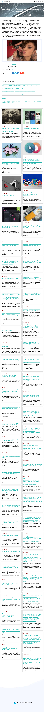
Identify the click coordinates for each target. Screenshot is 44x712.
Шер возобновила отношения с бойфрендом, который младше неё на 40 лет (11, 456)
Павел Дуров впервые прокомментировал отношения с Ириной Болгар (9, 648)
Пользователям (26, 705)
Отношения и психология (8, 330)
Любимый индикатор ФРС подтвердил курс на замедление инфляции (11, 408)
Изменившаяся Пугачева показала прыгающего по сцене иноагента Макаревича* (31, 194)
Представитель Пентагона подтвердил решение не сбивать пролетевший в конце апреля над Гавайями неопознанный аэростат (31, 396)
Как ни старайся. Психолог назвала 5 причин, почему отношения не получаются (32, 245)
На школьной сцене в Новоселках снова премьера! (10, 227)
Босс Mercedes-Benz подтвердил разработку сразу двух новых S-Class (32, 278)
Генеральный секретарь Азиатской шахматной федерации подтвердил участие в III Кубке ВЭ (10, 583)
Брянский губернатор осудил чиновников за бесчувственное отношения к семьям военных (30, 326)
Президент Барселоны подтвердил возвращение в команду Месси (10, 423)
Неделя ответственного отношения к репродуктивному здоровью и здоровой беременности (11, 615)
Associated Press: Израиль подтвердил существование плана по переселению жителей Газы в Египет (32, 261)
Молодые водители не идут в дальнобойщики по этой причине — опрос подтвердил (10, 567)
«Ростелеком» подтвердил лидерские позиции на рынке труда (11, 439)
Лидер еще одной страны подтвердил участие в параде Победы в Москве (11, 552)
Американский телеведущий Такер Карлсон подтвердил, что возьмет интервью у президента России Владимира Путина (31, 413)
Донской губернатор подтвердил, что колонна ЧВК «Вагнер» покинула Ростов (11, 506)
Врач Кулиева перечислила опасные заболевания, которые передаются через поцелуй (10, 163)
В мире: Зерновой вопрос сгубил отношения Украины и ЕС (10, 522)
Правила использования (13, 705)
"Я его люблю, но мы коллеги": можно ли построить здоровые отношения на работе (11, 631)
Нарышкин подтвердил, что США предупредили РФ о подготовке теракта (10, 391)
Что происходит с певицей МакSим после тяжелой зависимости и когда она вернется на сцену (10, 130)
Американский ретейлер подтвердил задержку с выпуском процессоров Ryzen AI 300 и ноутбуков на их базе (32, 294)
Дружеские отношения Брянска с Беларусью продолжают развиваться (11, 536)
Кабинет (41, 1)
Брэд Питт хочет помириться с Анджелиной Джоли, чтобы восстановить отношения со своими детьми (32, 447)
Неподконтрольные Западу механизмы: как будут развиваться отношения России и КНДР (31, 343)
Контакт (20, 705)
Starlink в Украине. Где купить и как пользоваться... (12, 88)
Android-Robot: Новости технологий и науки (32, 129)
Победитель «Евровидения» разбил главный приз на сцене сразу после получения (32, 226)
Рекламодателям (33, 705)
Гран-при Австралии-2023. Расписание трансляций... (13, 94)
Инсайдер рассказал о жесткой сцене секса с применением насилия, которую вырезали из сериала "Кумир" (11, 314)
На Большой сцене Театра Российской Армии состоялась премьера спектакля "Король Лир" (11, 263)
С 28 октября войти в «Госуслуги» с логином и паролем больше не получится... (18, 91)
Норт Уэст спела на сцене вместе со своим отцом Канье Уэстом (10, 279)
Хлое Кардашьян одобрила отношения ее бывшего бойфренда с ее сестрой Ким (11, 599)
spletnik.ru (14, 64)
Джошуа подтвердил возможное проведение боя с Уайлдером (9, 376)
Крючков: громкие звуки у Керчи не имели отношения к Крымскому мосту (32, 309)
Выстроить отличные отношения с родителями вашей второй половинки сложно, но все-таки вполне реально (32, 464)
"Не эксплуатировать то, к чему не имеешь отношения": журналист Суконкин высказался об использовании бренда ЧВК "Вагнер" (32, 430)
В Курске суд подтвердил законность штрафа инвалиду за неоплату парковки (11, 473)
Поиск (35, 1)
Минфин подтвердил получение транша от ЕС (9, 345)
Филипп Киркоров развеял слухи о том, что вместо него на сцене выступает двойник (10, 245)
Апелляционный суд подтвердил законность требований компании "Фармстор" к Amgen (10, 491)
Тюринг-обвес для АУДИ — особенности (8, 196)
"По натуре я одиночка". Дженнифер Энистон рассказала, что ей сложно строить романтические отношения (32, 361)
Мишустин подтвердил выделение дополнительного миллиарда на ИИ (10, 360)
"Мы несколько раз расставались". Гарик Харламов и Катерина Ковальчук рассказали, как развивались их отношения (32, 378)
